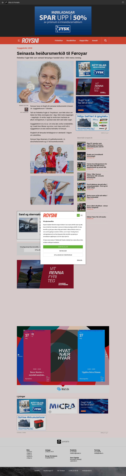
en (81, 215)
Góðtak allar (63, 247)
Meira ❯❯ (79, 260)
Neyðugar (63, 251)
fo (78, 215)
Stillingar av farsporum (63, 255)
